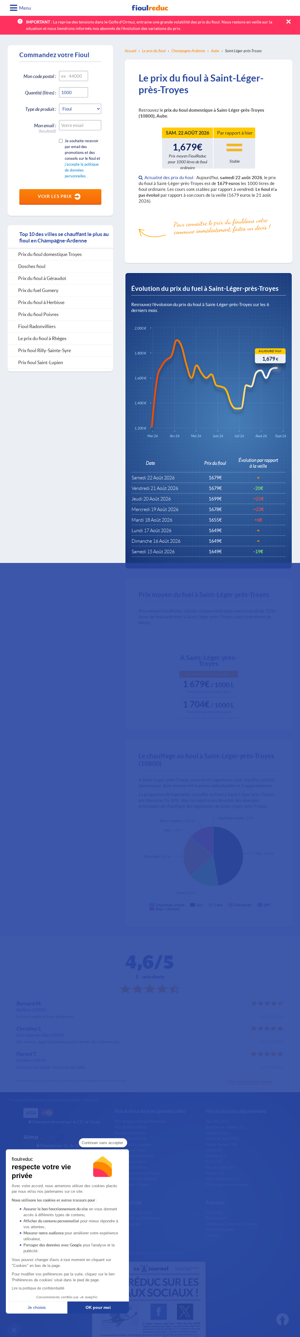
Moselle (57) (216, 1155)
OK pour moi (98, 1307)
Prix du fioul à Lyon (130, 1150)
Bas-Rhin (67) (217, 1121)
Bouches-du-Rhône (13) (225, 1127)
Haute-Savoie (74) (221, 1144)
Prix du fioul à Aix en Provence (140, 1121)
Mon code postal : (39, 76)
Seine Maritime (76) (222, 1178)
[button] (14, 1330)
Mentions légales (220, 1229)
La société (214, 1212)
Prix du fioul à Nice (130, 1161)
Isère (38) (214, 1150)
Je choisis (37, 1307)
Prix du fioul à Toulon (132, 1184)
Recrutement (217, 1218)
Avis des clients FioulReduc (137, 1218)
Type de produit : (40, 109)
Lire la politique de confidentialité (38, 1288)
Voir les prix (55, 196)
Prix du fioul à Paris (130, 1167)
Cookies (212, 1235)
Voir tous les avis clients (250, 1081)
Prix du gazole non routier (227, 1184)
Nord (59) (214, 1161)
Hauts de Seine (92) (222, 1138)
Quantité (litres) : (40, 92)
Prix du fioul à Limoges (133, 1144)
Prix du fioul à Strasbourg (135, 1178)
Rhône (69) (215, 1173)
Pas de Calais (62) (221, 1167)
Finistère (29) (217, 1133)
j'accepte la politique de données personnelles (82, 170)
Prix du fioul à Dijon (131, 1138)
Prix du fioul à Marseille (134, 1155)
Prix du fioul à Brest (131, 1127)
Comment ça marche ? (133, 1212)
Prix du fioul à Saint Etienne (137, 1173)
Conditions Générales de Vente (232, 1223)
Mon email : (45, 126)
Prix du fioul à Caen (131, 1133)
